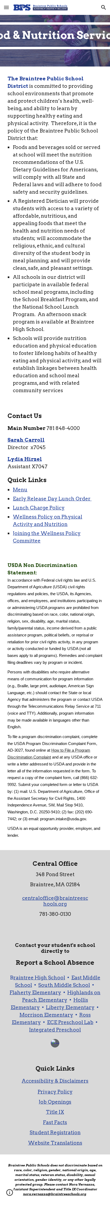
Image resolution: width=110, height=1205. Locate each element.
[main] (55, 234)
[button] (6, 7)
